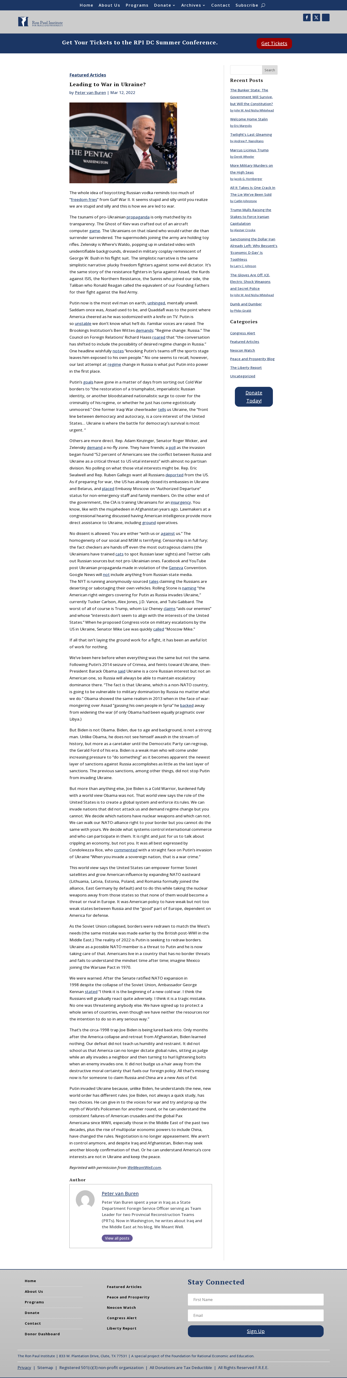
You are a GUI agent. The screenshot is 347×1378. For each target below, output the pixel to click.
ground (149, 522)
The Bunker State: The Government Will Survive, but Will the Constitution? (251, 97)
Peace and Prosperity (128, 1297)
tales (153, 581)
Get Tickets (274, 43)
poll (172, 447)
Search (270, 70)
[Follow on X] (316, 17)
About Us (109, 6)
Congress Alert (242, 333)
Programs (137, 6)
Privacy (24, 1367)
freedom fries (84, 199)
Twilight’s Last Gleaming (251, 134)
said (121, 671)
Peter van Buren (90, 92)
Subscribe (247, 6)
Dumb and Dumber (246, 304)
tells (162, 409)
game (94, 230)
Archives (191, 6)
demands (144, 330)
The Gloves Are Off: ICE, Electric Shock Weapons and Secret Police (250, 282)
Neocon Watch (242, 350)
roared (158, 337)
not (106, 574)
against (168, 533)
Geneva (176, 567)
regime (114, 364)
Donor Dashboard (42, 1333)
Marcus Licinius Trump (249, 150)
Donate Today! (253, 396)
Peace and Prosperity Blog (252, 358)
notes (118, 351)
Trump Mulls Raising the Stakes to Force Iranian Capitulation (250, 216)
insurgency (181, 502)
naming (189, 588)
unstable (83, 323)
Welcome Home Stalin (249, 119)
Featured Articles (87, 75)
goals (88, 382)
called (158, 629)
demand (94, 447)
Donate (162, 6)
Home (86, 6)
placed (108, 488)
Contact (220, 6)
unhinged (156, 303)
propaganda (138, 217)
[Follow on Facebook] (307, 17)
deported (174, 475)
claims (169, 608)
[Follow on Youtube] (326, 17)
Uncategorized (242, 376)
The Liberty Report (246, 367)
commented (125, 850)
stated (91, 991)
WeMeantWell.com (144, 1167)
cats (119, 554)
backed (187, 705)
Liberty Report (122, 1328)
